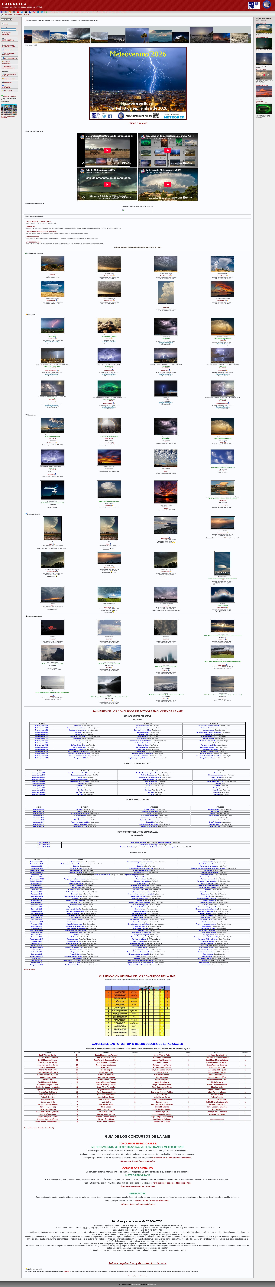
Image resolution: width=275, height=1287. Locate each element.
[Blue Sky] (22, 12)
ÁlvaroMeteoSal (108, 275)
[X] (26, 12)
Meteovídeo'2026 (261, 69)
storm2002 (51, 402)
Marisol (108, 667)
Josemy (165, 606)
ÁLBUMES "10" (8, 50)
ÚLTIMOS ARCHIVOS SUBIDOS (9, 75)
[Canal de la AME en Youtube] (18, 12)
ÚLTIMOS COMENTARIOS (6, 86)
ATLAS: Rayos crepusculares (52, 436)
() (113, 275)
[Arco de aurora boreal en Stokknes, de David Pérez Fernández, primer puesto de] (264, 113)
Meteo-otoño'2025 (261, 23)
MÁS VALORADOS (9, 79)
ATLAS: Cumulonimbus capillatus (222, 338)
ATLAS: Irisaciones (223, 605)
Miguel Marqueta (164, 275)
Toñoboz (66, 1271)
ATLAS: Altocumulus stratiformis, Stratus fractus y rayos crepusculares (223, 635)
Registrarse (18, 14)
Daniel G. (52, 506)
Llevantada (108, 505)
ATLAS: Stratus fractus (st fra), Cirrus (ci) (52, 663)
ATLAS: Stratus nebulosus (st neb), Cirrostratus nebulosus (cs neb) (165, 694)
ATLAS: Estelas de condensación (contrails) (52, 502)
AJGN (221, 340)
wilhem (166, 339)
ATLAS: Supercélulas (109, 605)
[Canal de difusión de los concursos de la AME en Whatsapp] (46, 12)
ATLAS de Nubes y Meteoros (109, 336)
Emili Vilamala (51, 442)
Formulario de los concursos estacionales (171, 1158)
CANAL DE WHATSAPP (9, 96)
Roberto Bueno (223, 470)
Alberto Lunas (164, 370)
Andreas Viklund (135, 1284)
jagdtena (166, 508)
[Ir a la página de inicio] (2, 15)
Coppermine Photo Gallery (140, 1275)
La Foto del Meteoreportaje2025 (261, 102)
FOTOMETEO (14, 4)
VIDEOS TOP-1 (115, 12)
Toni (51, 696)
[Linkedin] (38, 12)
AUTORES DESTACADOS (6, 62)
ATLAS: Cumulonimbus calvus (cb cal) (109, 501)
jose (52, 667)
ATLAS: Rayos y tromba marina (52, 366)
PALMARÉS (95, 12)
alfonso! (109, 469)
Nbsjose (166, 471)
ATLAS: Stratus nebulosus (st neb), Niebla (166, 666)
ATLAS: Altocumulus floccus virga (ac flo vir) (223, 467)
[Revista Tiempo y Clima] (14, 12)
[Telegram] (42, 12)
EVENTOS (123, 12)
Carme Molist (221, 505)
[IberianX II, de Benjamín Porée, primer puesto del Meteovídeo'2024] (264, 79)
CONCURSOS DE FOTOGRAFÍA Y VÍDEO (8, 46)
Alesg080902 (164, 538)
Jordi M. (108, 338)
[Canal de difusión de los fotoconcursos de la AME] (137, 212)
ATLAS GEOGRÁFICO (10, 58)
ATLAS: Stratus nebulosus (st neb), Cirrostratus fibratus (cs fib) (52, 692)
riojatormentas (106, 572)
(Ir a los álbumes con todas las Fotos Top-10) (39, 1128)
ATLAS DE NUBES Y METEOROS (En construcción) (41, 232)
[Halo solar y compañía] (264, 64)
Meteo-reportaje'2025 (262, 85)
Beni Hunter (106, 549)
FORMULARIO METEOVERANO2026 (8, 39)
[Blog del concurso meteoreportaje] (10, 12)
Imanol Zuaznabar (107, 403)
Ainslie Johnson (151, 1284)
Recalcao (52, 274)
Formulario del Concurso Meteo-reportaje (172, 1183)
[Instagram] (34, 12)
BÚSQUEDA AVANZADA (6, 33)
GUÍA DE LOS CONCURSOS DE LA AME (62, 12)
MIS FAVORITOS (8, 91)
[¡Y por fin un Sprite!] (264, 48)
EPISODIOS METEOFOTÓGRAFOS (8, 67)
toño (52, 605)
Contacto (8, 14)
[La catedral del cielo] (264, 32)
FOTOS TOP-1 (105, 12)
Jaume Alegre (221, 665)
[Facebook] (30, 12)
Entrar (26, 14)
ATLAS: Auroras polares (109, 399)
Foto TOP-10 (52, 368)
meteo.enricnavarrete (51, 370)
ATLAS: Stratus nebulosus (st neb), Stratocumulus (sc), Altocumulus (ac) (223, 694)
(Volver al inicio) (29, 969)
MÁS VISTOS (7, 82)
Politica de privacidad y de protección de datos (138, 1263)
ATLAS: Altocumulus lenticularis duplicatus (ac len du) (223, 498)
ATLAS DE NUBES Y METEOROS (9, 54)
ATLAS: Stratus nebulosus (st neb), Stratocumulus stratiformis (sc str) (223, 661)
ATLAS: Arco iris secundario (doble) (109, 436)
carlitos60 (164, 670)
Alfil (223, 579)
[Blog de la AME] (6, 12)
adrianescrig (166, 307)
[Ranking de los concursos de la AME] (137, 1035)
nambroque (221, 639)
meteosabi (52, 639)
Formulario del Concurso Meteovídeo (152, 1201)
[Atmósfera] (264, 96)
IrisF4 (164, 399)
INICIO (6, 24)
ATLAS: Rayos (52, 336)
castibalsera (51, 338)
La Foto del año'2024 (262, 37)
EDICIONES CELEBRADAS (82, 12)
